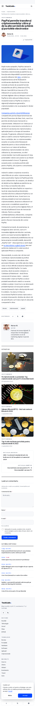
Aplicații (4, 651)
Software (4, 648)
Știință (3, 632)
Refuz (10, 695)
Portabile (4, 643)
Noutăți (3, 621)
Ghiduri (3, 667)
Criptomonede (11, 11)
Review (3, 640)
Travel (3, 673)
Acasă (3, 11)
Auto (2, 676)
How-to (3, 662)
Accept (25, 695)
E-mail (3, 518)
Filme (3, 629)
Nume (3, 510)
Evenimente (5, 670)
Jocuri (3, 626)
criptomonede (14, 308)
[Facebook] (3, 612)
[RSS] (8, 612)
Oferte (3, 665)
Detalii (10, 691)
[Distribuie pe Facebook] (13, 316)
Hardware (4, 645)
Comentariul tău (6, 491)
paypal (23, 308)
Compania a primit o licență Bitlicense (15, 113)
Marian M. (10, 34)
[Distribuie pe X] (18, 316)
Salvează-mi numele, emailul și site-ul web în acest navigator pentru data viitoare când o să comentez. (18, 531)
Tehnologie (4, 623)
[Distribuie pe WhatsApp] (22, 316)
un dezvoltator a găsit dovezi (14, 245)
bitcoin (5, 308)
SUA (19, 77)
